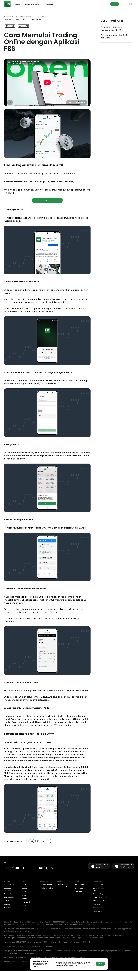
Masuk (124, 4)
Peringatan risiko (10, 951)
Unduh (47, 200)
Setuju (100, 964)
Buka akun (114, 4)
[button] (116, 21)
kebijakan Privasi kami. (70, 965)
